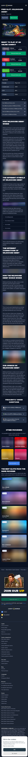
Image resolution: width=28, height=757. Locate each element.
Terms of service (9, 604)
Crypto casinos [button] (4, 647)
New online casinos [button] (5, 639)
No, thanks (14, 753)
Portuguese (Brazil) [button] (5, 678)
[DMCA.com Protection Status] (14, 618)
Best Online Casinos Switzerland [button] (8, 719)
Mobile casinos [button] (4, 641)
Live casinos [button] (4, 643)
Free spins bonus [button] (5, 689)
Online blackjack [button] (4, 694)
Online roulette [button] (4, 697)
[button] (6, 5)
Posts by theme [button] (4, 670)
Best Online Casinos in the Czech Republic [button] (10, 710)
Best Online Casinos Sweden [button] (7, 717)
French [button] (2, 676)
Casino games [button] (4, 663)
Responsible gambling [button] (6, 629)
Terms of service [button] (4, 625)
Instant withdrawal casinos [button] (7, 645)
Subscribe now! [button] (13, 599)
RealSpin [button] (12, 59)
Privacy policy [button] (4, 627)
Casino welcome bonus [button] (6, 683)
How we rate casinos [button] (5, 634)
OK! (14, 749)
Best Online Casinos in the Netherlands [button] (9, 715)
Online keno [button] (4, 703)
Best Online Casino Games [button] (12, 569)
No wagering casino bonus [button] (7, 685)
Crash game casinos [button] (5, 654)
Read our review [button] (13, 49)
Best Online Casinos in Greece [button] (8, 712)
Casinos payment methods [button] (7, 656)
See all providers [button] (13, 463)
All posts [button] (3, 668)
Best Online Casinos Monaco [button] (7, 723)
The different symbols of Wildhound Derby (11, 105)
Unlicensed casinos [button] (5, 651)
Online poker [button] (4, 699)
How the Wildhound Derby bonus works (10, 111)
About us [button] (3, 631)
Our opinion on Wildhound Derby (9, 114)
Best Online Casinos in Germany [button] (8, 708)
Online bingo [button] (4, 701)
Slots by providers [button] (5, 661)
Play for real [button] (13, 17)
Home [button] (2, 569)
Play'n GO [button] (8, 14)
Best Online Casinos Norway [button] (7, 721)
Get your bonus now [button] (16, 53)
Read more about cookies (8, 745)
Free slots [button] (23, 569)
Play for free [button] (5, 17)
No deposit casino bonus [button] (6, 687)
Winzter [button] (12, 48)
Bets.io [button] (12, 70)
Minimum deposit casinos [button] (6, 649)
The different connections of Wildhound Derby (12, 108)
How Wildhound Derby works (8, 103)
